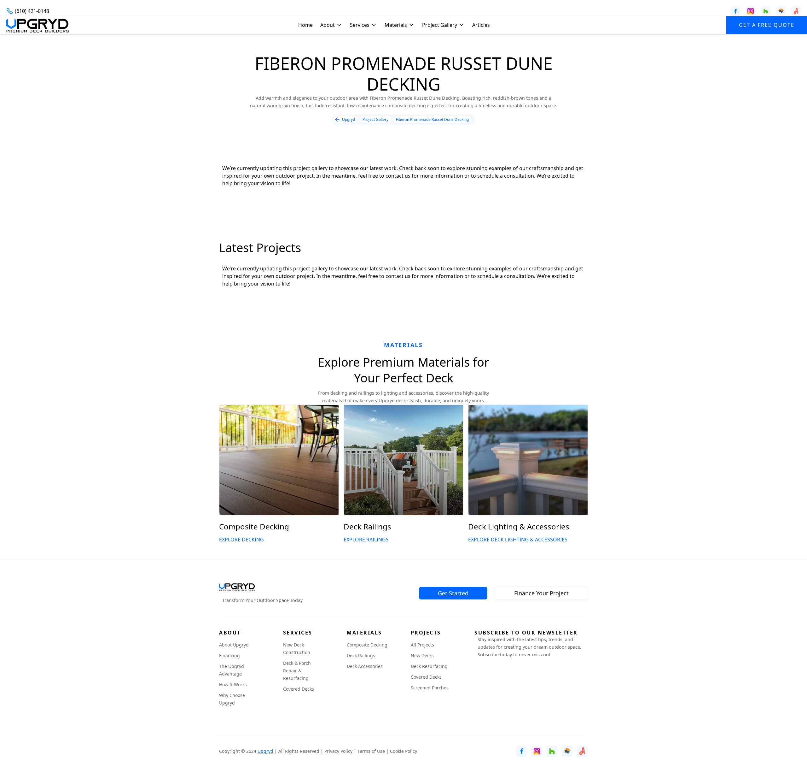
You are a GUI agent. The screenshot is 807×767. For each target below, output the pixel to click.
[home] (37, 25)
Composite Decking (367, 645)
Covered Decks (298, 689)
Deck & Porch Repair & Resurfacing (297, 670)
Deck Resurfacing (429, 666)
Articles (481, 24)
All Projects (422, 645)
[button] (332, 25)
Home (305, 24)
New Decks (422, 655)
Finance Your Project (541, 593)
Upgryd (265, 751)
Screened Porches (430, 688)
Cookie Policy (403, 751)
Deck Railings (361, 655)
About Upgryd (234, 645)
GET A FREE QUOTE (766, 24)
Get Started (453, 593)
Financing (229, 655)
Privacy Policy (338, 751)
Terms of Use (371, 751)
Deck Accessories (365, 666)
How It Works (233, 684)
